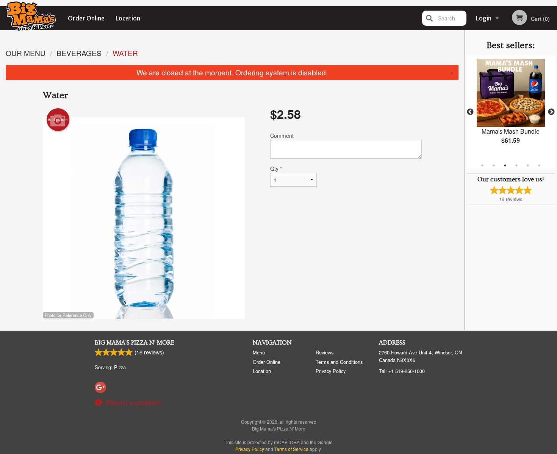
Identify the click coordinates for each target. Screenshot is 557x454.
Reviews (324, 352)
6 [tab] (539, 165)
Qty (276, 168)
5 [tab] (528, 165)
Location (128, 18)
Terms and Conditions (339, 361)
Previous (470, 112)
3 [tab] (505, 165)
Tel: (402, 370)
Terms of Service (291, 449)
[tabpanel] (510, 107)
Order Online (86, 18)
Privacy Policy (331, 370)
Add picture (58, 119)
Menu (259, 352)
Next (551, 112)
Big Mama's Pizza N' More (134, 342)
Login (483, 18)
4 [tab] (516, 165)
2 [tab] (494, 165)
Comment (282, 135)
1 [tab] (482, 165)
